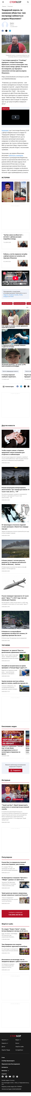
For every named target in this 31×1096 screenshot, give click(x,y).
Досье (3, 1046)
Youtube (16, 295)
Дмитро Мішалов (7, 303)
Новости (4, 1043)
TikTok (11, 296)
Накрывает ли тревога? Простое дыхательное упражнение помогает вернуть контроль (14, 652)
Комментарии (9, 386)
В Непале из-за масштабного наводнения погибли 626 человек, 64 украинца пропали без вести (14, 634)
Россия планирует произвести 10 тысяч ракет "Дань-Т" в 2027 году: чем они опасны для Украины (15, 598)
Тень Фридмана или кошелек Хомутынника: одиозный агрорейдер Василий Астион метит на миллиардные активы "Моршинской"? (15, 947)
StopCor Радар (6, 1050)
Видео (17, 1040)
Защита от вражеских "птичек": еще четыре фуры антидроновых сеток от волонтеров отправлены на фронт (13, 750)
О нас (3, 1057)
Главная (4, 6)
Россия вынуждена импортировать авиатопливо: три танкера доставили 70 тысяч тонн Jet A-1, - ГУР (15, 490)
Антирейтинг (19, 1050)
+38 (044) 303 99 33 (15, 915)
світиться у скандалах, (16, 155)
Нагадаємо (5, 130)
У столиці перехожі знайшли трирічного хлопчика (9, 377)
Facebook (11, 295)
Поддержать (17, 770)
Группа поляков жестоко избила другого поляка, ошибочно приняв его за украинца (15, 683)
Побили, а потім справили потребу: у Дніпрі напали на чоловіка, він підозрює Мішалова (15, 256)
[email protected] (16, 1089)
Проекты (4, 1040)
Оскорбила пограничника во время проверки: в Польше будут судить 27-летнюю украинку (14, 668)
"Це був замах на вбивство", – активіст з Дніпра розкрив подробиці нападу (13, 237)
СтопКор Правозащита (8, 1061)
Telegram (5, 295)
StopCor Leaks (7, 924)
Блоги (17, 1043)
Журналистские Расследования (11, 1064)
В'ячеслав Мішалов (19, 303)
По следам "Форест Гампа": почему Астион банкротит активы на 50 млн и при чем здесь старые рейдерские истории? (15, 932)
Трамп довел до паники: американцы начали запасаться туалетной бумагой (15, 894)
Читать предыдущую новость (10, 371)
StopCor (12, 23)
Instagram (6, 296)
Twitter (20, 295)
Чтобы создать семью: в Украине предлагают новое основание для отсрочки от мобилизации (13, 452)
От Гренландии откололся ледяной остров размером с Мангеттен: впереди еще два (15, 527)
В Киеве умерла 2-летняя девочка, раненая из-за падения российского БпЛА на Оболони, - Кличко (14, 562)
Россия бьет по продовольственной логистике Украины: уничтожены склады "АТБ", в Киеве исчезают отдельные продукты (14, 865)
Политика (10, 6)
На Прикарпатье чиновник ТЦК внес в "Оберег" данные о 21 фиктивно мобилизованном (14, 880)
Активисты (5, 1067)
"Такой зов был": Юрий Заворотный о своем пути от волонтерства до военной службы (15, 807)
